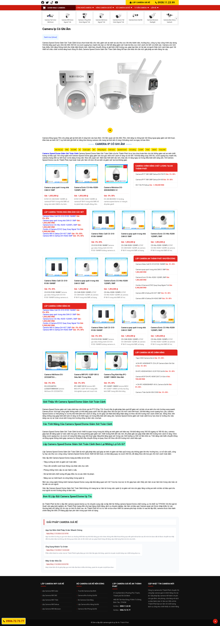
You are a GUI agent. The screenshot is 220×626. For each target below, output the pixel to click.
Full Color (112, 150)
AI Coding (132, 150)
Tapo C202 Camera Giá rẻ (150, 358)
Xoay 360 (162, 150)
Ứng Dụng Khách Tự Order (56, 547)
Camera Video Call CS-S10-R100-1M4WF (103, 235)
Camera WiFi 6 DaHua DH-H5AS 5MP (63, 236)
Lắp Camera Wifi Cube (50, 591)
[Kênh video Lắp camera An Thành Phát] (51, 2)
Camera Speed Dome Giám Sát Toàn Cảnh (60, 153)
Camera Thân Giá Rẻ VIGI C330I (152, 392)
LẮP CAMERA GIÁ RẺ (141, 2)
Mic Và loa (59, 150)
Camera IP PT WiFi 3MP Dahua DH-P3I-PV (156, 174)
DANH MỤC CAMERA (56, 8)
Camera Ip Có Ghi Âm (110, 144)
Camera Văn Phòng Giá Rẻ (87, 609)
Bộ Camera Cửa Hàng (86, 600)
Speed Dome (122, 150)
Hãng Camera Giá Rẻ (104, 8)
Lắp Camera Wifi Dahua (50, 604)
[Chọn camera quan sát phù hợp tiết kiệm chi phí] (176, 18)
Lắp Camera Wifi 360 (49, 595)
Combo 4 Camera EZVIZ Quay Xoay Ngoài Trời (154, 286)
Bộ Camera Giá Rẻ (123, 8)
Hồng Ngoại (102, 150)
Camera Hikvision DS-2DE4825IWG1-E (113, 188)
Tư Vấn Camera (140, 8)
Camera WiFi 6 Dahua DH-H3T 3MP (62, 234)
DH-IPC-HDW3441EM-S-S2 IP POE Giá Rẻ (155, 371)
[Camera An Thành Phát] (47, 2)
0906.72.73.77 (125, 610)
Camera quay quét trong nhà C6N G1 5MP (56, 188)
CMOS (154, 150)
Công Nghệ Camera (84, 8)
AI (79, 150)
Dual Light (86, 150)
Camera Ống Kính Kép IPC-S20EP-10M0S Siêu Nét (115, 375)
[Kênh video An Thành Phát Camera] (56, 2)
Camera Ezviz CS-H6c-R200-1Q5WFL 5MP (86, 188)
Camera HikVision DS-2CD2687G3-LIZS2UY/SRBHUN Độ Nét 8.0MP (55, 376)
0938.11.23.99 (166, 2)
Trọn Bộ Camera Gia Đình (87, 591)
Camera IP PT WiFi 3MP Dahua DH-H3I (154, 180)
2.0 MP (141, 150)
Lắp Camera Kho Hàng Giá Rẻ (88, 604)
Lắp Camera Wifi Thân (50, 600)
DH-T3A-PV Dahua (150, 185)
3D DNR (73, 150)
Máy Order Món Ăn (53, 561)
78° (94, 150)
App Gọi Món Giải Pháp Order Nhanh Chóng (63, 530)
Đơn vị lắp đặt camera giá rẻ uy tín (105, 622)
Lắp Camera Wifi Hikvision (51, 609)
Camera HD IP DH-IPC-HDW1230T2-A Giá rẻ (152, 378)
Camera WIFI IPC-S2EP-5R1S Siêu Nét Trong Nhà (86, 375)
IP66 (66, 150)
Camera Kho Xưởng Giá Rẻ (87, 595)
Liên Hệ (153, 8)
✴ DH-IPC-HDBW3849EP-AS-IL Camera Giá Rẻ (153, 386)
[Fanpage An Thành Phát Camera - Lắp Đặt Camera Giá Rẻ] (42, 2)
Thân (147, 150)
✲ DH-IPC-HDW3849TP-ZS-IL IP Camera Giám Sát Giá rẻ (154, 364)
